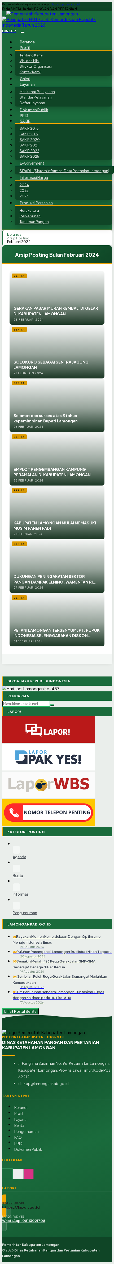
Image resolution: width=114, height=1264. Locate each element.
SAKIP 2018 (29, 128)
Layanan (21, 1119)
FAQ (18, 1137)
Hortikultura (29, 210)
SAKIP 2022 (29, 150)
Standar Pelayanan (36, 97)
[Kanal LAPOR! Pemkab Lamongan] (18, 1177)
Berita (19, 1125)
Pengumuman (26, 1131)
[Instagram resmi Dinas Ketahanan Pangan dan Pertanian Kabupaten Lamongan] (28, 1177)
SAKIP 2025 (29, 156)
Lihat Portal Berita (20, 1011)
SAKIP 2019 (29, 134)
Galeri (25, 78)
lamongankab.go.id (66, 4)
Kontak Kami (30, 72)
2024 (24, 184)
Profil (18, 1113)
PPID (24, 115)
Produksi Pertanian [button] (36, 203)
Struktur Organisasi (36, 66)
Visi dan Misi (30, 60)
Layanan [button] (27, 84)
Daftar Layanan (32, 103)
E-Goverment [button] (32, 163)
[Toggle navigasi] (22, 32)
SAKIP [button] (25, 121)
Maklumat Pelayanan (37, 91)
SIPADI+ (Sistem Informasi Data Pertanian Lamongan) (64, 170)
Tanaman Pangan (34, 221)
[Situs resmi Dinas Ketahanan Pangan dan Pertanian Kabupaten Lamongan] (7, 1177)
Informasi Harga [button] (34, 177)
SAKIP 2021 (29, 145)
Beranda (27, 42)
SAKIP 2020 (30, 139)
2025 (24, 190)
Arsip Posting (18, 238)
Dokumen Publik (34, 109)
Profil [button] (25, 47)
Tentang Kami (31, 55)
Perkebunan (30, 216)
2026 (24, 196)
